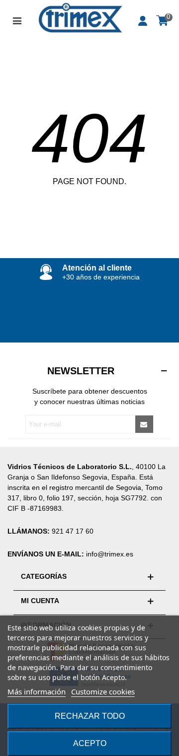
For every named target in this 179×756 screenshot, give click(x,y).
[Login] (143, 19)
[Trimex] (80, 20)
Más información (36, 691)
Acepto (89, 743)
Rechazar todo (90, 716)
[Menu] (16, 19)
